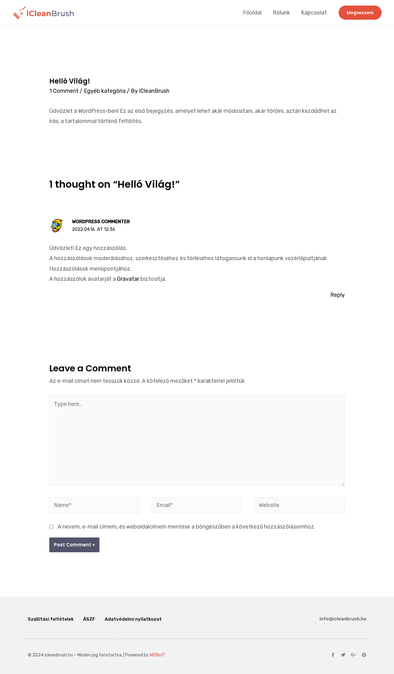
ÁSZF (89, 619)
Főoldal (252, 12)
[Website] (300, 506)
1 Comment (63, 91)
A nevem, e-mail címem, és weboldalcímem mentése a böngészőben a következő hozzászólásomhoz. (186, 526)
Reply (337, 295)
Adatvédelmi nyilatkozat (133, 619)
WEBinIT (157, 655)
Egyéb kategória (105, 91)
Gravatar (128, 279)
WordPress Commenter (101, 221)
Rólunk (281, 12)
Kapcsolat (314, 12)
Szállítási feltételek (51, 619)
